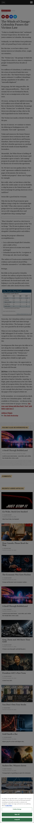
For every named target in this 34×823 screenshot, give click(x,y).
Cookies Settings (17, 809)
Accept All (17, 819)
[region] (17, 808)
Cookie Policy (8, 805)
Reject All (17, 814)
